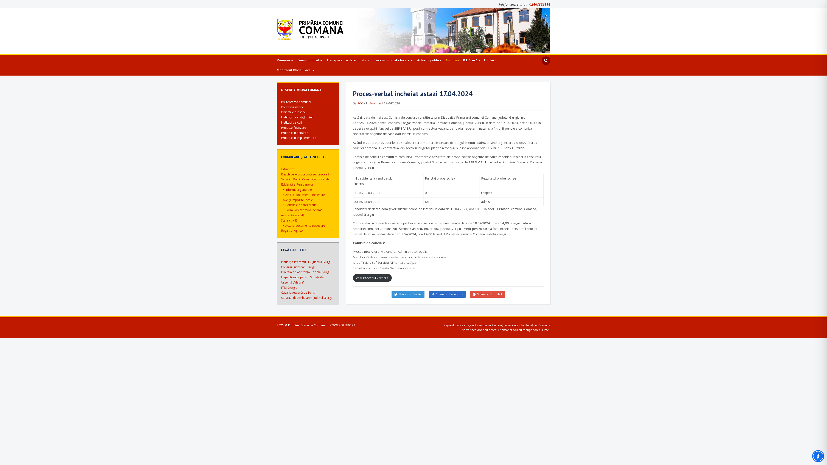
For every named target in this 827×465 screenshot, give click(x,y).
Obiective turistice (293, 112)
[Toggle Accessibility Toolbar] (818, 456)
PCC (360, 103)
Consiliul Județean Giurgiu (298, 267)
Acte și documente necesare (305, 195)
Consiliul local (308, 60)
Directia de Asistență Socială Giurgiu (306, 272)
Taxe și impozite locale (392, 60)
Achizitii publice (429, 60)
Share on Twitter (410, 294)
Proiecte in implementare (298, 138)
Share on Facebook (449, 294)
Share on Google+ (489, 294)
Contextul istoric (292, 107)
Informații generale (298, 190)
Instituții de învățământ (297, 117)
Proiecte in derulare (294, 133)
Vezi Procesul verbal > (372, 278)
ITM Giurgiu (289, 287)
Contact (490, 60)
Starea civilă (289, 220)
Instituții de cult (291, 122)
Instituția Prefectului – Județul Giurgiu (306, 262)
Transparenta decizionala (346, 60)
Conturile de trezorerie (301, 205)
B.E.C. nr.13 (471, 60)
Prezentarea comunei (296, 102)
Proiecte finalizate (293, 128)
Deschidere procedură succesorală (305, 174)
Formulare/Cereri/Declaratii (304, 210)
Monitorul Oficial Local (294, 70)
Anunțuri (452, 60)
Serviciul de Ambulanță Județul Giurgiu (307, 298)
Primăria (283, 60)
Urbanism (287, 169)
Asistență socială (293, 215)
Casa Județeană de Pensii (298, 292)
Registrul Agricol (292, 230)
